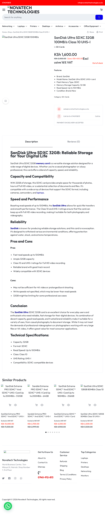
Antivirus (59, 26)
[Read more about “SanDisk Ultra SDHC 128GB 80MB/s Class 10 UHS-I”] (89, 405)
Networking (7, 26)
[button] (10, 405)
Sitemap (41, 467)
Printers (33, 26)
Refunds (63, 461)
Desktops (46, 26)
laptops (40, 192)
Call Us (97, 116)
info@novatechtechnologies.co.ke (90, 3)
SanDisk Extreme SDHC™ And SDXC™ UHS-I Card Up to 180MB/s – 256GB (65, 416)
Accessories (73, 26)
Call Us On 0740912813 (71, 116)
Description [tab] (31, 141)
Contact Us (42, 462)
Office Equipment (91, 26)
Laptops (21, 26)
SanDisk (14, 228)
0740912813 (6, 3)
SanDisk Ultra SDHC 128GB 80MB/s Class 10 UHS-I (92, 415)
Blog (62, 470)
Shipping (63, 466)
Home (4, 32)
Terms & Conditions (68, 474)
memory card (43, 163)
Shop (10, 32)
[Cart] (101, 10)
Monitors (85, 476)
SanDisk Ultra (59, 205)
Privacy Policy (66, 479)
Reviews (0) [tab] (73, 141)
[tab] (31, 141)
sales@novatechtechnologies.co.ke (76, 109)
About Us (42, 458)
